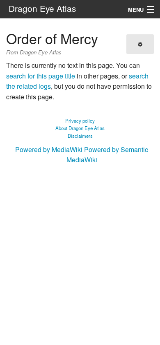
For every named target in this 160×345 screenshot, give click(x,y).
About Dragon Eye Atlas (80, 128)
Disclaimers (80, 135)
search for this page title (40, 76)
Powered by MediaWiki (48, 149)
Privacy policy (80, 120)
